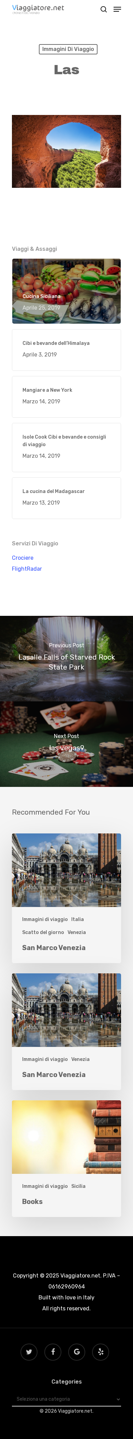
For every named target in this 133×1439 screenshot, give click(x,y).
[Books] (66, 1158)
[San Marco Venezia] (66, 898)
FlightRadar (27, 569)
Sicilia (78, 1186)
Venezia (77, 932)
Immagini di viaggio (68, 49)
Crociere (22, 558)
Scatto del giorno (43, 932)
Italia (77, 919)
